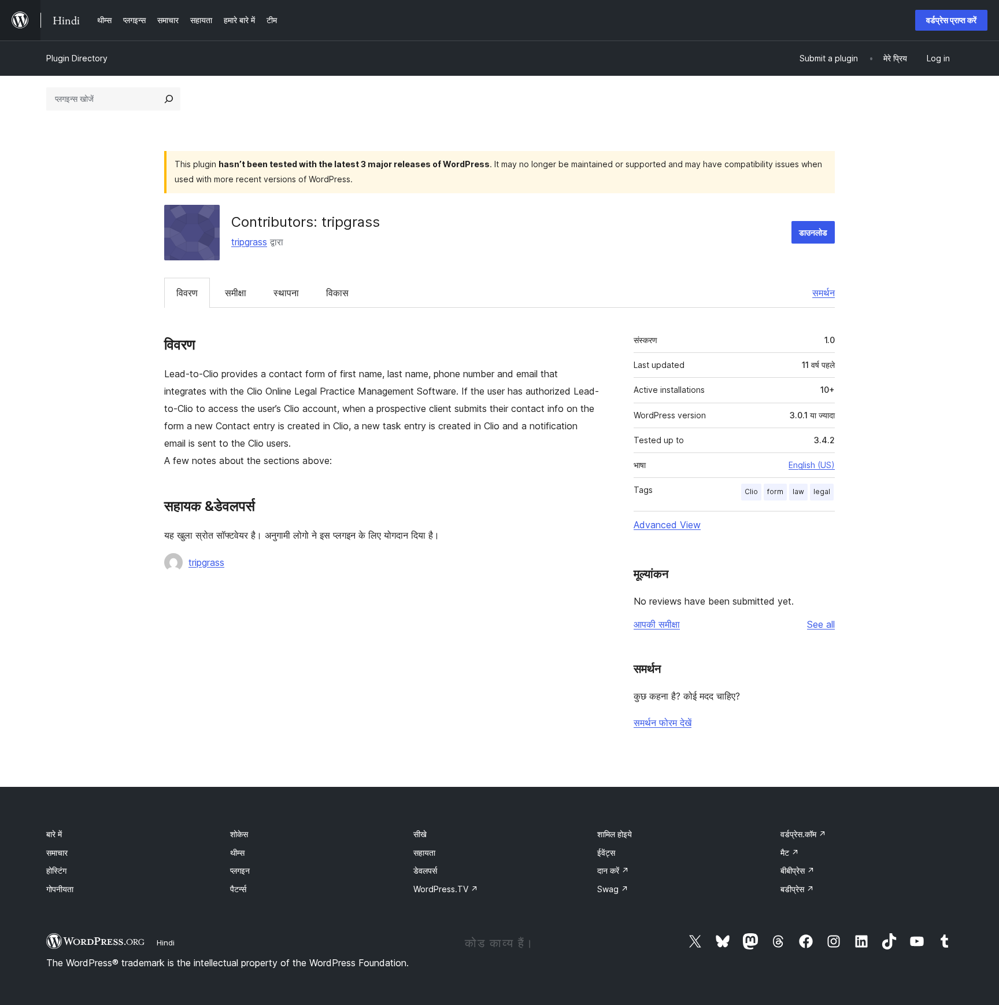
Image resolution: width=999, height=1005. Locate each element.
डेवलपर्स (425, 870)
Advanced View (667, 525)
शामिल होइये (614, 834)
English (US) (812, 465)
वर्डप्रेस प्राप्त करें (951, 20)
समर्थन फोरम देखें (662, 722)
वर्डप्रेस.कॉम (803, 834)
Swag (612, 889)
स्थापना (286, 293)
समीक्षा (235, 293)
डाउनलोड (813, 232)
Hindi (166, 942)
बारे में (54, 834)
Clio (751, 491)
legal (821, 491)
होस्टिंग (56, 870)
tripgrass (249, 242)
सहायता (424, 852)
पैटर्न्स (238, 889)
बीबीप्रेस (797, 870)
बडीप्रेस (797, 889)
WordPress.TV (445, 889)
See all (821, 624)
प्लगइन (240, 870)
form (775, 491)
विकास (337, 293)
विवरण (187, 293)
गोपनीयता (59, 889)
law (798, 491)
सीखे (420, 834)
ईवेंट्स (606, 852)
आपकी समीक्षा (657, 624)
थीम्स (237, 852)
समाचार (57, 852)
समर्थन (823, 293)
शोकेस (239, 834)
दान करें (613, 870)
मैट (789, 852)
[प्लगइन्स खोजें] (168, 99)
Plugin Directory (77, 58)
